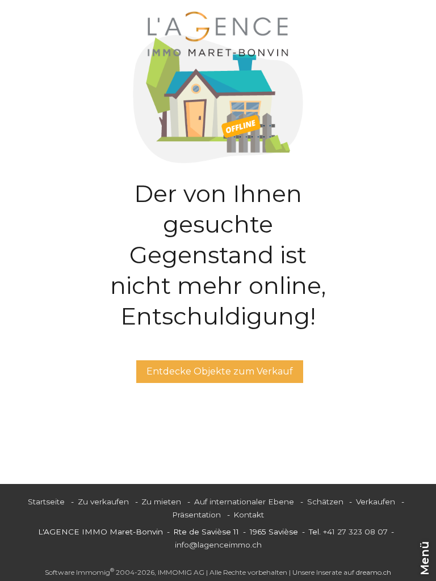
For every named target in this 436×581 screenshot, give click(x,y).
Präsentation (196, 514)
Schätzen (325, 501)
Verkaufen (375, 501)
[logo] (218, 34)
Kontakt (248, 514)
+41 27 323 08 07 (355, 531)
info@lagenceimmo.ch (218, 544)
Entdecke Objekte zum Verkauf (219, 371)
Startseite (46, 501)
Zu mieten (161, 501)
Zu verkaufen (103, 501)
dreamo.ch (373, 572)
